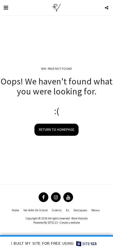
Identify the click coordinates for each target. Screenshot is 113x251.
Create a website (70, 222)
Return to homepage (56, 129)
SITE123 (53, 222)
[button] (5, 7)
